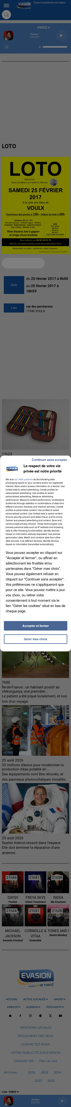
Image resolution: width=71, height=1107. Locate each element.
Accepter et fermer (35, 626)
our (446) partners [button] (23, 479)
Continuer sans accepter (49, 459)
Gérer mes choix (35, 639)
